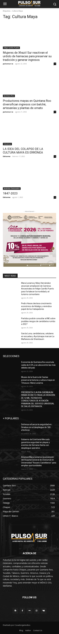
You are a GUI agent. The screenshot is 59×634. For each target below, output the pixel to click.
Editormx (6, 156)
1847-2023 (10, 193)
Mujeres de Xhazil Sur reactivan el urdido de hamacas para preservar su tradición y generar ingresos (27, 56)
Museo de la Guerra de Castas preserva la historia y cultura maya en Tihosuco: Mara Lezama (38, 380)
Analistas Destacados (12, 188)
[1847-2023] (29, 176)
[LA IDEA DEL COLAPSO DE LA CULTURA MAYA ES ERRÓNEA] (29, 131)
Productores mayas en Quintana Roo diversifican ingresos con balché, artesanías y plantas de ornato (27, 104)
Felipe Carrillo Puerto (11, 48)
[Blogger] (15, 610)
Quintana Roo (9, 96)
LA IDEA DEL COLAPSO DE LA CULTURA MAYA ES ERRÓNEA (23, 150)
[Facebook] (22, 610)
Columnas (7, 144)
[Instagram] (36, 610)
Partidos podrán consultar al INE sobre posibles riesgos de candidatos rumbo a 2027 (38, 321)
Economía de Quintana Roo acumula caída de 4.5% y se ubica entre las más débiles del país (38, 365)
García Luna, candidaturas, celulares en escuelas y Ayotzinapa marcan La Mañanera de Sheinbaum (37, 336)
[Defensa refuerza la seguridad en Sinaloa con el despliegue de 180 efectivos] (11, 428)
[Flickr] (29, 610)
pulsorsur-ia (8, 64)
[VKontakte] (43, 610)
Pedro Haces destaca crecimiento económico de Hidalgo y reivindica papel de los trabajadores (36, 306)
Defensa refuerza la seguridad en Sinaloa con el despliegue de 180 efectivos (36, 427)
